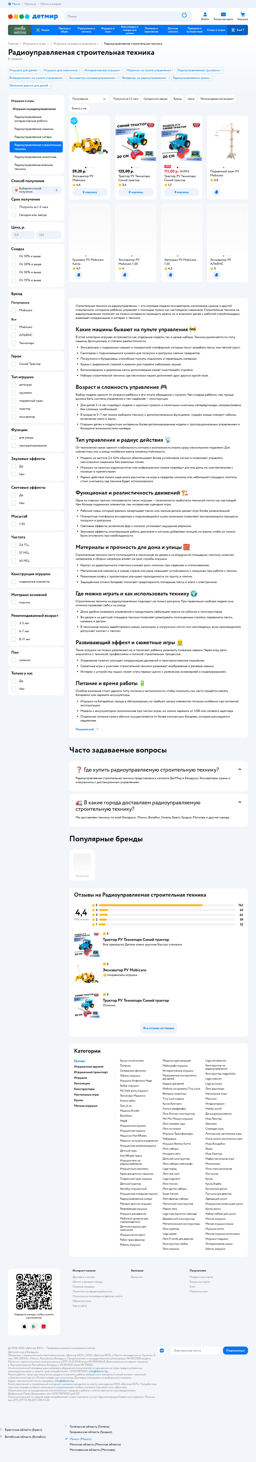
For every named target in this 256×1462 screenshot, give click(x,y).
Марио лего (170, 1208)
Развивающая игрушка (133, 1208)
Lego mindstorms (215, 1060)
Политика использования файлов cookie (97, 1296)
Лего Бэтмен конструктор (179, 1113)
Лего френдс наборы (175, 1198)
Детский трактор (130, 1183)
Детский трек (128, 1150)
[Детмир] (33, 16)
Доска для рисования (218, 1113)
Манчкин (211, 1098)
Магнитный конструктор (178, 1203)
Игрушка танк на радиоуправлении (131, 1162)
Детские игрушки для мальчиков (133, 1228)
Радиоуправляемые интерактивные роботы (30, 119)
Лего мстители (172, 1128)
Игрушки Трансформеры (178, 1133)
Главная (13, 44)
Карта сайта (80, 1305)
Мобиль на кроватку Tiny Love (181, 1088)
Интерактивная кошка (218, 1243)
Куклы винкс (213, 1208)
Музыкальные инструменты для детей (180, 1077)
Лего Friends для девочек (178, 1238)
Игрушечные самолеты (134, 1168)
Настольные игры (216, 1093)
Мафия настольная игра (219, 1158)
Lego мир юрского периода (180, 1213)
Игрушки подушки (216, 1238)
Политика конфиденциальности (92, 1291)
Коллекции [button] (82, 1083)
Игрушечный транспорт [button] (91, 1072)
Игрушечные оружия (133, 1125)
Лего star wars (171, 1173)
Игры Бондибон (215, 1143)
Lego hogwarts (171, 1178)
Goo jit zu (126, 1105)
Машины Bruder (130, 1110)
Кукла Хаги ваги (172, 1103)
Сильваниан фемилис (133, 1070)
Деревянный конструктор (179, 1218)
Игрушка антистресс (132, 1234)
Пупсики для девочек (218, 1193)
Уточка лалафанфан (174, 1108)
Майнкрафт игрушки (175, 1065)
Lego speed (169, 1233)
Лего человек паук (174, 1123)
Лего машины (171, 1248)
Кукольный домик (216, 1188)
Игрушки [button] (80, 1078)
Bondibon (126, 1115)
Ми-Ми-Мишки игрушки (178, 1118)
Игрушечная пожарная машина (138, 1193)
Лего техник (170, 1183)
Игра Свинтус (213, 1153)
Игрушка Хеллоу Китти (177, 1143)
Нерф (123, 1120)
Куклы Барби (213, 1183)
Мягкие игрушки (215, 1218)
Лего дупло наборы (175, 1188)
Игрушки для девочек (133, 1213)
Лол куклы (211, 1173)
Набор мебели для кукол (220, 1213)
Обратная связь (82, 1301)
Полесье (125, 1065)
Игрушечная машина (132, 1130)
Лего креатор (171, 1228)
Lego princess (213, 1083)
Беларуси (33, 1352)
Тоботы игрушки (130, 1075)
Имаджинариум (215, 1103)
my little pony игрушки (134, 1090)
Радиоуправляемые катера (136, 1198)
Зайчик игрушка (215, 1248)
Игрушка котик (214, 1228)
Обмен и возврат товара (87, 1281)
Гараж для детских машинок (137, 1173)
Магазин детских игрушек (136, 1203)
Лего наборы (171, 1148)
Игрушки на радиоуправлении (74, 44)
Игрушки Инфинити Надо (136, 1080)
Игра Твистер (213, 1118)
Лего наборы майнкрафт (178, 1163)
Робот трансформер (132, 1239)
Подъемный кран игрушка (136, 1178)
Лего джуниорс (214, 1088)
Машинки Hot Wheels (133, 1135)
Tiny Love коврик (173, 1098)
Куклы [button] (78, 1100)
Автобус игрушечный (133, 1188)
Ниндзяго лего (171, 1153)
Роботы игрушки (130, 1244)
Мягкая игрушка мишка (219, 1223)
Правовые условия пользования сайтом (71, 1348)
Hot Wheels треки (131, 1155)
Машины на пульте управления (139, 1140)
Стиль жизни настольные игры (223, 1138)
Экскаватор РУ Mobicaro (124, 969)
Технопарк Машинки (132, 1095)
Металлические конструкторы (181, 1223)
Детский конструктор (176, 1158)
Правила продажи (84, 1286)
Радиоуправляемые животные (35, 157)
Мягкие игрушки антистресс (222, 1233)
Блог (192, 1286)
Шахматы (211, 1123)
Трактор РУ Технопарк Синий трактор (136, 939)
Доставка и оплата (84, 1277)
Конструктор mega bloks (220, 1073)
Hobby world (213, 1108)
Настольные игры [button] (86, 1095)
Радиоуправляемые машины (33, 129)
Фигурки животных (175, 1093)
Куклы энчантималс (132, 1060)
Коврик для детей (173, 1083)
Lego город (169, 1168)
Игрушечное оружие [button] (88, 1067)
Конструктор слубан (175, 1243)
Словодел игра (214, 1128)
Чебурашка (169, 1138)
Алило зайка (127, 1100)
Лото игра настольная (218, 1168)
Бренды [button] (79, 1061)
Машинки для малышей (177, 1060)
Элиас (209, 1148)
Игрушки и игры (34, 44)
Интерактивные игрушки (178, 1070)
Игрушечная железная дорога (138, 1145)
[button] (237, 30)
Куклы (209, 1178)
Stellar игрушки (129, 1085)
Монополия (212, 1163)
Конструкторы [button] (84, 1089)
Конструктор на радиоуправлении (216, 1067)
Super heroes (170, 1193)
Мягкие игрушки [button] (85, 1106)
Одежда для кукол (216, 1198)
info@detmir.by (98, 1371)
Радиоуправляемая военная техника (33, 167)
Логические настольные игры (223, 1133)
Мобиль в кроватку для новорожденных (134, 1220)
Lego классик (213, 1078)
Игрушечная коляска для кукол (224, 1203)
